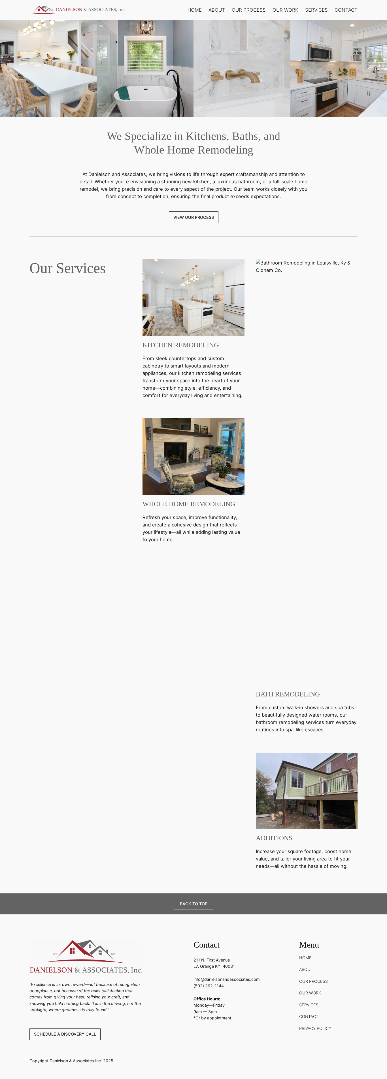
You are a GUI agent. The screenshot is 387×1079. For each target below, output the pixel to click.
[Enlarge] (89, 27)
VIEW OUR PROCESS (193, 217)
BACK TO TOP (193, 903)
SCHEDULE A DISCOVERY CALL (65, 1034)
